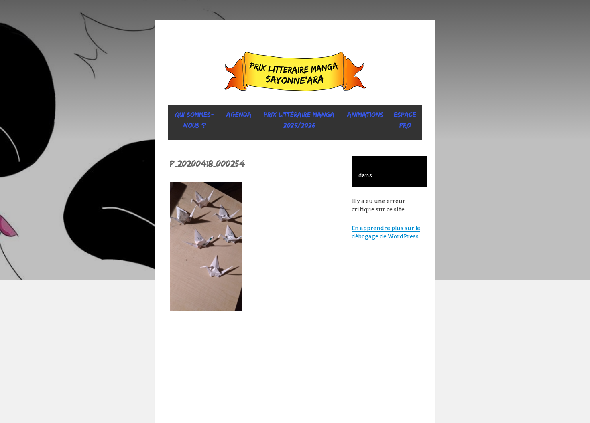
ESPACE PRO (405, 120)
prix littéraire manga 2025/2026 (299, 120)
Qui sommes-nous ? (194, 120)
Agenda (239, 115)
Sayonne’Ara (295, 73)
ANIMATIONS (365, 115)
